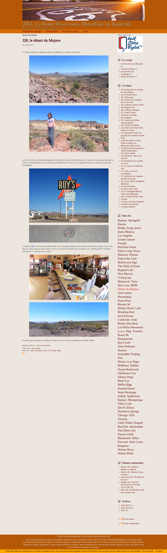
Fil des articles (128, 519)
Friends (122, 243)
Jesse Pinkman (126, 346)
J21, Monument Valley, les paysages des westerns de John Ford (133, 135)
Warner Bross (126, 449)
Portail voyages (70, 31)
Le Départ (125, 74)
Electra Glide (126, 434)
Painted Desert (126, 388)
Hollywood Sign (127, 262)
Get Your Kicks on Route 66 (132, 64)
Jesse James (125, 292)
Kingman (123, 445)
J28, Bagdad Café (128, 107)
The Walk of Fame (129, 266)
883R (134, 285)
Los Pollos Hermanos (130, 327)
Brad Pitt (123, 426)
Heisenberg (124, 296)
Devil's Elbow (126, 407)
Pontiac (133, 254)
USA (132, 415)
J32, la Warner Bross (129, 95)
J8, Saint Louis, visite (129, 189)
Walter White (56, 350)
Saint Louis (136, 441)
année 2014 (125, 508)
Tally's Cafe (125, 403)
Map (128, 331)
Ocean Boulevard (128, 369)
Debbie (134, 365)
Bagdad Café (125, 270)
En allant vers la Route (129, 204)
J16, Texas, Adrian (128, 153)
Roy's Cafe (47, 350)
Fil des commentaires (131, 523)
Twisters (138, 331)
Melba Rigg (125, 384)
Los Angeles (125, 235)
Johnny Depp (125, 377)
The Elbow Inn (126, 430)
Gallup (122, 396)
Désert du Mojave (36, 350)
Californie (124, 319)
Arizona (122, 419)
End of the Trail (127, 258)
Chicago (124, 199)
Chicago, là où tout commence (132, 202)
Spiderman (133, 396)
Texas (136, 250)
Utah (134, 319)
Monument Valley (128, 438)
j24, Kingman (126, 118)
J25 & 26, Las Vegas (129, 115)
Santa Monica (126, 231)
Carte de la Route (127, 69)
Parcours (123, 441)
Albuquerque (135, 399)
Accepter (158, 551)
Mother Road (125, 308)
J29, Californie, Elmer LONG (132, 105)
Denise (122, 224)
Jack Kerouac (126, 315)
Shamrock (124, 281)
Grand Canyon (126, 239)
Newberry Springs (128, 411)
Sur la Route (36, 348)
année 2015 (125, 505)
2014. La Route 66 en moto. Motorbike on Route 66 (76, 24)
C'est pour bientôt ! (128, 207)
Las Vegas (133, 361)
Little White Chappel (130, 422)
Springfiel (134, 220)
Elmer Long (125, 250)
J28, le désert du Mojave (41, 40)
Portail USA (51, 31)
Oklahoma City (127, 373)
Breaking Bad (126, 312)
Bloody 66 (124, 304)
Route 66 (121, 331)
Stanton (122, 350)
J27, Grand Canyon (128, 112)
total (123, 510)
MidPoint (123, 365)
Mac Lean (124, 285)
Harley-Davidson (127, 77)
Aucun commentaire (43, 345)
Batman (122, 220)
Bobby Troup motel (129, 228)
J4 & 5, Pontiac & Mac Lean (132, 197)
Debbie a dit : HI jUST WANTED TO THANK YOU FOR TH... (130, 484)
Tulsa (134, 281)
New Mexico (125, 273)
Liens (85, 31)
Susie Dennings (127, 392)
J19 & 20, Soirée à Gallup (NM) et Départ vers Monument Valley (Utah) (131, 143)
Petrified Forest (127, 247)
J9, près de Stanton (128, 186)
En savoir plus (147, 551)
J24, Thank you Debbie (130, 125)
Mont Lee (123, 380)
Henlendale (136, 426)
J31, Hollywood (127, 97)
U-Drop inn (124, 277)
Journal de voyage (31, 31)
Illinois (122, 361)
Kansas (122, 399)
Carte (138, 308)
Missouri (123, 254)
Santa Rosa (124, 300)
